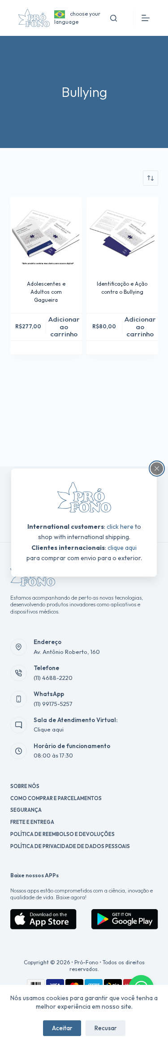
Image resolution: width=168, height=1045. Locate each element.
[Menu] (146, 18)
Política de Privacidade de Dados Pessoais (70, 846)
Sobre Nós (24, 786)
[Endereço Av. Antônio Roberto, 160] (18, 647)
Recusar (105, 1028)
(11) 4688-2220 (53, 677)
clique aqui (122, 547)
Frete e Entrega (32, 822)
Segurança (26, 810)
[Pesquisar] (113, 18)
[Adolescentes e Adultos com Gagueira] (46, 233)
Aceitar (62, 1028)
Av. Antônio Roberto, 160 (67, 651)
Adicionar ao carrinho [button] (64, 326)
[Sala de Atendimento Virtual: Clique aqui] (18, 725)
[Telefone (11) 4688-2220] (18, 673)
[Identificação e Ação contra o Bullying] (122, 233)
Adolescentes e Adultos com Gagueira (46, 291)
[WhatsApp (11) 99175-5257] (18, 699)
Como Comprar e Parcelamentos (56, 798)
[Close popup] (157, 468)
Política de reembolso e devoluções (62, 834)
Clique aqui (49, 729)
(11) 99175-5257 (53, 703)
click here (120, 526)
